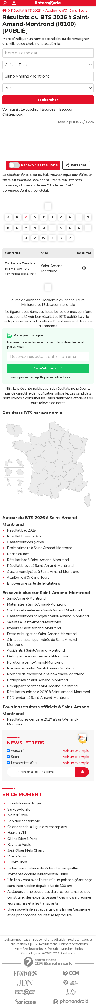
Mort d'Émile (17, 815)
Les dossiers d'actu (24, 763)
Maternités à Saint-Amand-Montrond (36, 604)
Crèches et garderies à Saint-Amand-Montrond (44, 610)
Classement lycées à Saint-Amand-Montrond (43, 572)
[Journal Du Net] (25, 983)
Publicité (73, 939)
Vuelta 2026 (17, 856)
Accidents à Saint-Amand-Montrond (36, 650)
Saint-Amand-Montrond (26, 598)
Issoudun (66, 109)
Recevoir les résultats (39, 165)
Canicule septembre (23, 821)
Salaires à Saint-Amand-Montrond (34, 622)
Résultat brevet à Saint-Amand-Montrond (40, 566)
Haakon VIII (16, 833)
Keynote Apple (19, 845)
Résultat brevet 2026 (24, 536)
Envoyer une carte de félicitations (33, 583)
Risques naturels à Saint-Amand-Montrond (41, 668)
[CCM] (71, 973)
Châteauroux (12, 114)
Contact (87, 939)
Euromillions (17, 862)
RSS (34, 944)
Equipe (37, 939)
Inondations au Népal (24, 803)
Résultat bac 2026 (21, 530)
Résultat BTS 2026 (26, 10)
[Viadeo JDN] (71, 992)
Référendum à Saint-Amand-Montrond (38, 698)
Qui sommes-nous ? (17, 939)
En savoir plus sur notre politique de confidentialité (38, 377)
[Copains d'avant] (25, 992)
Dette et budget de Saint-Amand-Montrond (42, 634)
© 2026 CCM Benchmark (58, 953)
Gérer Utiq (51, 948)
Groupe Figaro (30, 953)
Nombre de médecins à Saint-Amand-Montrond (45, 674)
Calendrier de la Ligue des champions (37, 827)
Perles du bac (18, 554)
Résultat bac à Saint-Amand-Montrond (38, 560)
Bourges (48, 109)
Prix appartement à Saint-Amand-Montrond (42, 686)
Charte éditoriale (54, 939)
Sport (14, 757)
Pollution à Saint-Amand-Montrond (35, 662)
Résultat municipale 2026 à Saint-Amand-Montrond (48, 692)
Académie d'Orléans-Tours (66, 10)
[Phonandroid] (71, 1001)
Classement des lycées (25, 542)
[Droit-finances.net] (71, 983)
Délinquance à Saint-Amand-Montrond (38, 656)
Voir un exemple (76, 751)
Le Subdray (29, 109)
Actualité (17, 751)
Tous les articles (19, 944)
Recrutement (48, 944)
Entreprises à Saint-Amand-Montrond (37, 680)
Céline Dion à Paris (22, 839)
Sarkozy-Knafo (19, 809)
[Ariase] (25, 1001)
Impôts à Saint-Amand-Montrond (34, 628)
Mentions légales (72, 948)
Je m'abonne (45, 368)
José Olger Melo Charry (25, 850)
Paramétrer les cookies (28, 948)
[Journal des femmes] (25, 973)
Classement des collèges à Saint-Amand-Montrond (48, 616)
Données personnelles (73, 944)
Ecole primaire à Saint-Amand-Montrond (39, 548)
